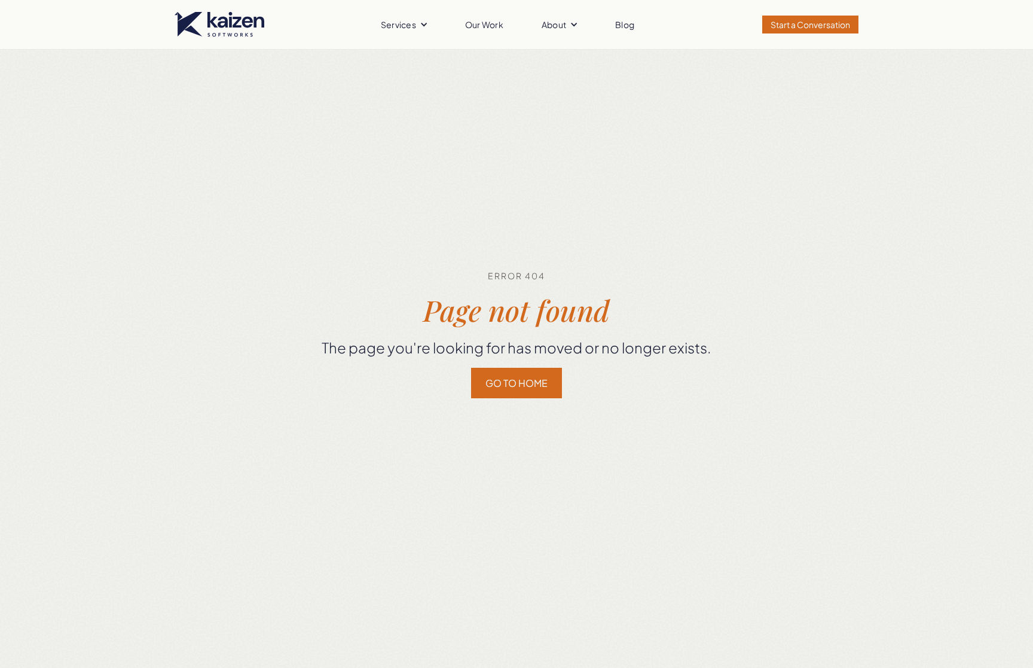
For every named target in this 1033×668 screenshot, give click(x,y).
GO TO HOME (516, 383)
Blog (624, 24)
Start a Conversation (810, 24)
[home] (219, 24)
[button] (404, 24)
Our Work (484, 24)
